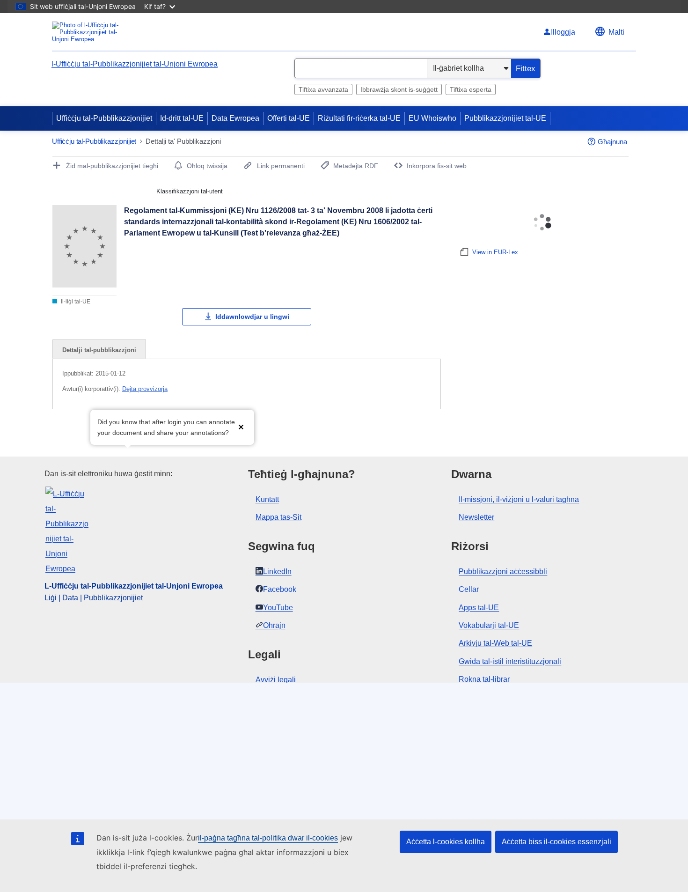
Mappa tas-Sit (278, 517)
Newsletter (476, 517)
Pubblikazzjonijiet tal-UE (505, 118)
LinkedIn (277, 571)
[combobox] (361, 68)
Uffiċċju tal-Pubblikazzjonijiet (104, 118)
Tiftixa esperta (470, 89)
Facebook (279, 589)
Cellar (469, 589)
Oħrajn (274, 625)
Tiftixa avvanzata (323, 89)
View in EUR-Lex (495, 252)
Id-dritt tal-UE (182, 118)
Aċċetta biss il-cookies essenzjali (556, 842)
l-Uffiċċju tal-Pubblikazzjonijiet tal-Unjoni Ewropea (134, 64)
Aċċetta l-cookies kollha (445, 842)
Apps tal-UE (479, 608)
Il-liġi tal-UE (74, 301)
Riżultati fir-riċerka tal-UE (359, 118)
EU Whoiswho (432, 118)
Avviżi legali (276, 680)
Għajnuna (612, 142)
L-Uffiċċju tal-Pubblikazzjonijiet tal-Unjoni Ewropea (133, 586)
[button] (241, 426)
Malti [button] (616, 32)
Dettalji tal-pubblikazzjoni (99, 350)
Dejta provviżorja (145, 388)
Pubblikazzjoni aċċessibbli (503, 571)
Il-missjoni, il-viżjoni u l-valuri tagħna (519, 499)
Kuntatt (267, 499)
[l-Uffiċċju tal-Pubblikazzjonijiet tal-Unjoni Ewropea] (89, 32)
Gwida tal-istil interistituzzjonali (510, 661)
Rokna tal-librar (484, 679)
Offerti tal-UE (288, 118)
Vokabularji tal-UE (489, 625)
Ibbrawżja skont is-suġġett (399, 89)
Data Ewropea (235, 118)
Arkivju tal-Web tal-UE (495, 643)
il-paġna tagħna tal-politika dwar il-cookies (268, 838)
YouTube (278, 608)
